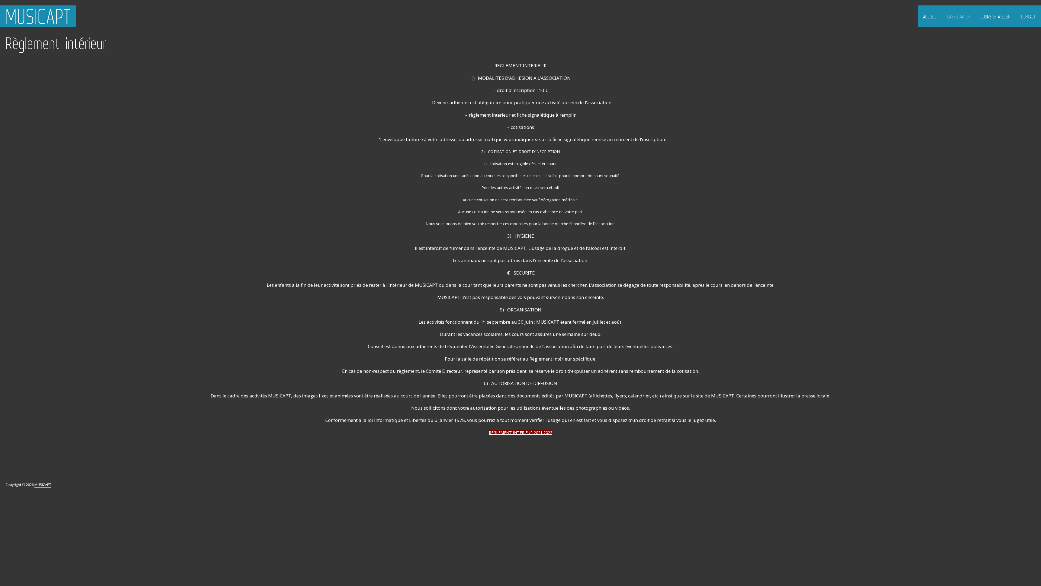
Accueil (929, 16)
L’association (958, 16)
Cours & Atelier (995, 16)
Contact (1028, 16)
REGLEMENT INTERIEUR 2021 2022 (520, 432)
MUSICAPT (38, 16)
